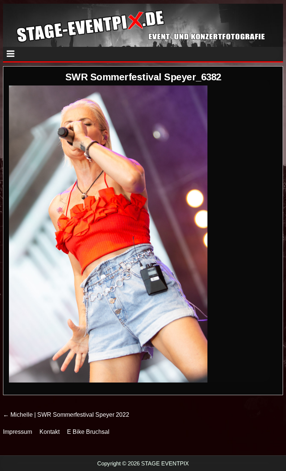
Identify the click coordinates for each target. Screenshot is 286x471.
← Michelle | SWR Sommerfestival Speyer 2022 (66, 415)
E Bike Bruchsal (88, 432)
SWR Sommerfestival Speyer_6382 (143, 77)
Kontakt (49, 432)
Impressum (17, 432)
